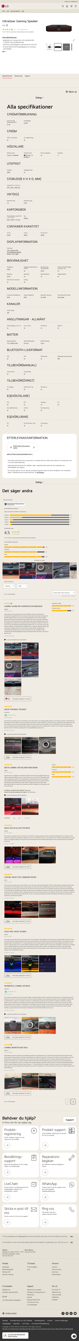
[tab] (7, 76)
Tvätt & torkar (56, 1269)
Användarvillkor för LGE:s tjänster (21, 1320)
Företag (66, 1)
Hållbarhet (73, 1)
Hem (3, 11)
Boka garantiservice (33, 1300)
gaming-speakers (15, 11)
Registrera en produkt (34, 1290)
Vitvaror (54, 1267)
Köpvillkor (16, 1324)
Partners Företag (7, 1274)
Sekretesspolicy (40, 1320)
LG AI (4, 1296)
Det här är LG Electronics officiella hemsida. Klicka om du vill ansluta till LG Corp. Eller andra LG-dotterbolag (37, 1329)
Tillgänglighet (6, 1324)
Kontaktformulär (30, 1252)
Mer (3, 51)
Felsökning (30, 1295)
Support (30, 1286)
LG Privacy (40, 472)
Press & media (56, 1295)
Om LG (55, 1286)
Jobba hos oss (56, 1292)
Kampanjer (5, 1267)
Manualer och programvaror (36, 1292)
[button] (63, 6)
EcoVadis (55, 1300)
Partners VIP (6, 1272)
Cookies (49, 1320)
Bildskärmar (6, 1290)
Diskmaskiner (56, 1274)
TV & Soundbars (32, 1267)
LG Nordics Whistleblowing (40, 1324)
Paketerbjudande (7, 1269)
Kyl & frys (55, 1272)
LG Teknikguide (32, 1305)
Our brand (55, 1290)
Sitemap (5, 1320)
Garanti (29, 1297)
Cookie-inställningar (61, 1320)
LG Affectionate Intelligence (11, 1300)
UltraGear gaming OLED (10, 1292)
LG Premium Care (33, 1302)
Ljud (8, 11)
